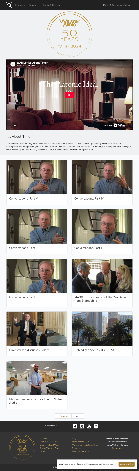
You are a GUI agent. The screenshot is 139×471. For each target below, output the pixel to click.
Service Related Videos (50, 445)
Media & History (52, 5)
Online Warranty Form (49, 448)
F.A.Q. (74, 438)
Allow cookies (126, 464)
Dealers (43, 438)
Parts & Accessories (49, 441)
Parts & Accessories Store (116, 5)
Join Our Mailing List (80, 441)
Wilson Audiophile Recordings (85, 445)
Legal (42, 451)
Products (20, 5)
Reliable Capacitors (80, 451)
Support (34, 5)
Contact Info (116, 448)
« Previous (63, 416)
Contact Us (76, 448)
